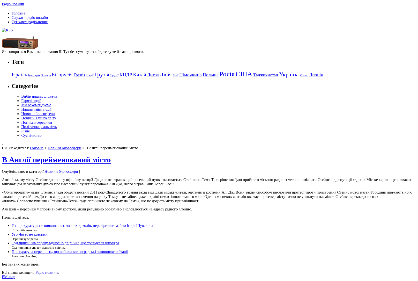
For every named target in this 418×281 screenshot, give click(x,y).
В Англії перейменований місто (56, 159)
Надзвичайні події (36, 109)
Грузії (114, 75)
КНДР (125, 74)
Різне (25, 131)
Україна (289, 74)
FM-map (8, 277)
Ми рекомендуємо (36, 105)
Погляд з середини (36, 122)
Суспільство (31, 135)
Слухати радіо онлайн (30, 17)
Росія (227, 74)
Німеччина (190, 74)
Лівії (175, 75)
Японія (316, 74)
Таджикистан (265, 74)
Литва (153, 74)
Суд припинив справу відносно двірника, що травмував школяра (65, 243)
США (244, 74)
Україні (304, 75)
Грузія (101, 75)
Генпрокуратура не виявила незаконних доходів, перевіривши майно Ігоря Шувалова (82, 225)
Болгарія (34, 75)
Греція (79, 74)
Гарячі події (31, 101)
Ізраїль (19, 75)
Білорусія (62, 75)
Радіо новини (13, 4)
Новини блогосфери (38, 114)
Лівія (166, 74)
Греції (89, 75)
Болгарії (46, 75)
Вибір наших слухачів (39, 96)
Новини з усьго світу (38, 118)
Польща (210, 74)
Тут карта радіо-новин (30, 22)
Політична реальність (39, 127)
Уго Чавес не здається (29, 234)
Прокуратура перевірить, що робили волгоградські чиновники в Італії (70, 252)
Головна (18, 13)
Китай (139, 75)
